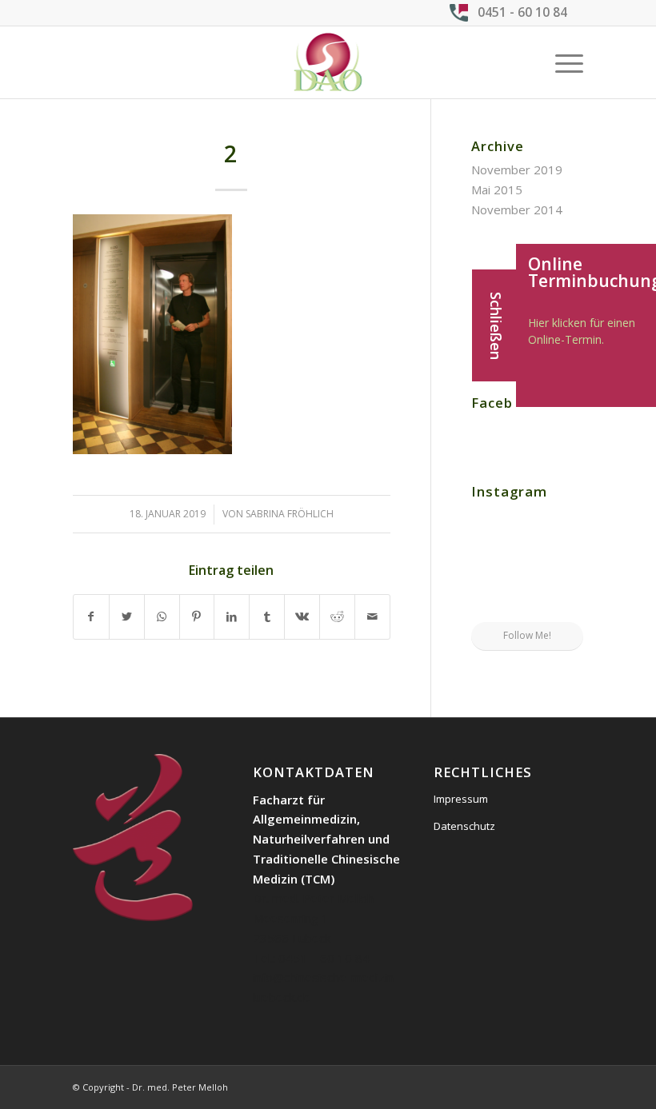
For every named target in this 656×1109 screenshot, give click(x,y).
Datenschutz (464, 826)
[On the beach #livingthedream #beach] (526, 564)
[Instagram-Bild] (565, 523)
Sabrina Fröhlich (290, 514)
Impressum (461, 799)
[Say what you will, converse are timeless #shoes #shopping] (526, 604)
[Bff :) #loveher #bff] (488, 562)
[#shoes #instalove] (488, 602)
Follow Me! (527, 635)
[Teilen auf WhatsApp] (162, 617)
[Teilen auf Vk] (302, 617)
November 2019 (516, 170)
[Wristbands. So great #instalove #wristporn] (565, 562)
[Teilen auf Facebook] (91, 617)
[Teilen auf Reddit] (337, 617)
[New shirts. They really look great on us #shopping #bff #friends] (488, 523)
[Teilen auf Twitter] (127, 617)
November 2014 (516, 209)
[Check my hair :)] (565, 602)
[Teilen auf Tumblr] (267, 617)
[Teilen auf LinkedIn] (231, 617)
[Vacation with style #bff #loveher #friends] (526, 524)
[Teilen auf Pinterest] (197, 617)
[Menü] (561, 62)
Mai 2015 (496, 189)
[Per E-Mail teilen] (372, 617)
